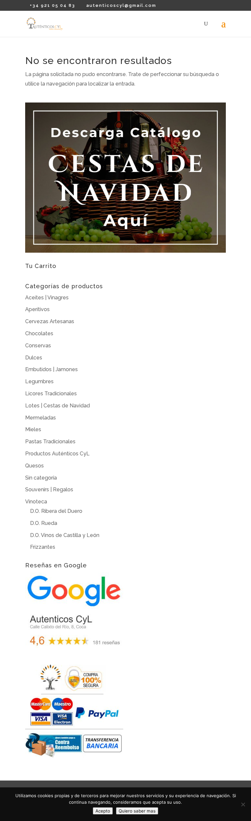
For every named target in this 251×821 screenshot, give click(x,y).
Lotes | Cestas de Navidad (57, 406)
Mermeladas (40, 418)
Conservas (38, 345)
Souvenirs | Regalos (49, 489)
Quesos (34, 466)
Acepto (102, 810)
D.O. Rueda (43, 523)
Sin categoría (41, 478)
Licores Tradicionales (51, 393)
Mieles (33, 429)
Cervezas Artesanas (49, 321)
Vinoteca (36, 501)
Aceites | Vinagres (47, 297)
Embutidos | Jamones (51, 369)
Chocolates (39, 333)
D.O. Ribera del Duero (56, 511)
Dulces (33, 358)
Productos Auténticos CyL (57, 453)
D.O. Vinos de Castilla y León (64, 535)
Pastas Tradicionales (50, 441)
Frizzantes (42, 547)
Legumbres (39, 381)
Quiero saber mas (137, 810)
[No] (243, 804)
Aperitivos (37, 309)
